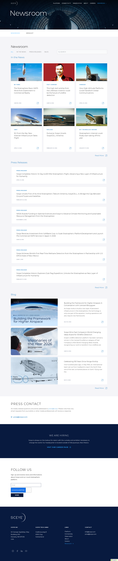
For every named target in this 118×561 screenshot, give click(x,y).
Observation (77, 3)
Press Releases (35, 52)
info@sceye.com (90, 532)
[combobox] (82, 52)
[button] (105, 3)
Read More (99, 155)
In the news (21, 52)
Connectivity (66, 3)
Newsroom (101, 3)
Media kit (29, 33)
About (86, 3)
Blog (47, 52)
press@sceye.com (90, 534)
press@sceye (53, 408)
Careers (93, 3)
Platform (56, 3)
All (12, 52)
